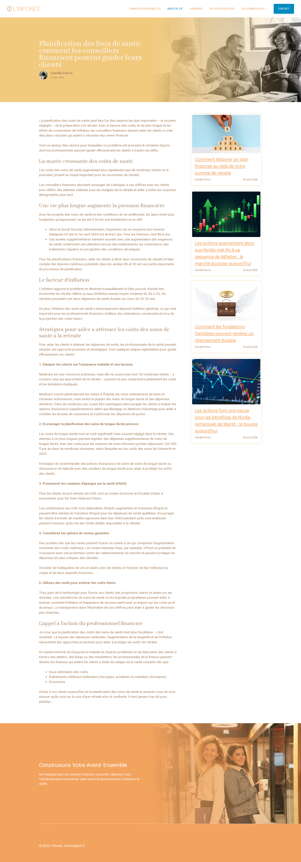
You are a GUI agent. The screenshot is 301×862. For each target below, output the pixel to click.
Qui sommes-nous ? (254, 8)
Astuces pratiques (222, 8)
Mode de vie (175, 8)
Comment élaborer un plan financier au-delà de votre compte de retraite (221, 166)
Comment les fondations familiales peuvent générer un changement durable (224, 333)
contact (284, 8)
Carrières (196, 8)
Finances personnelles (145, 8)
